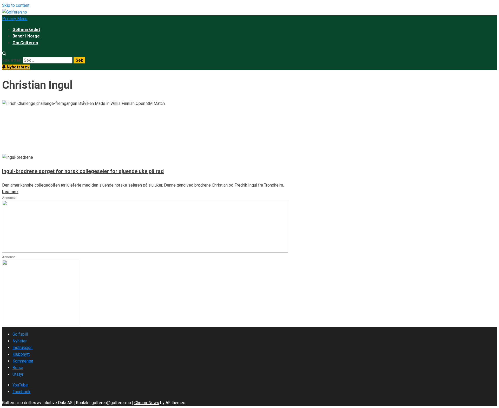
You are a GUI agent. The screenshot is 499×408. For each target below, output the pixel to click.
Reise (17, 367)
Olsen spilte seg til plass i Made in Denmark (83, 124)
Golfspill (20, 334)
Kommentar (22, 361)
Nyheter (19, 341)
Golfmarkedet (26, 29)
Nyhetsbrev (18, 67)
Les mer (10, 150)
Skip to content (15, 5)
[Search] (4, 53)
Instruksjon (22, 347)
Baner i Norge (26, 36)
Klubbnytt (21, 354)
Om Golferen (25, 42)
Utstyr (17, 374)
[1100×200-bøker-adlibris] (145, 251)
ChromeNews (146, 402)
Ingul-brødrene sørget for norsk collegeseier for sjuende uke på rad (83, 171)
